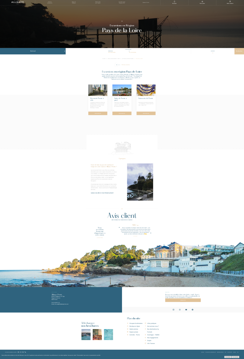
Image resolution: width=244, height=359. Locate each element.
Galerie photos (133, 331)
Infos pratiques (151, 326)
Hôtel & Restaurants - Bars (114, 61)
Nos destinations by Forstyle (153, 333)
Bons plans (202, 6)
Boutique (174, 6)
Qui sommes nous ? (153, 329)
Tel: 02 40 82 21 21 (55, 305)
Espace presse (133, 334)
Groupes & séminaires (135, 326)
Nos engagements (152, 340)
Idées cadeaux (230, 6)
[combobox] (33, 54)
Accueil (104, 61)
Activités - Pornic (134, 337)
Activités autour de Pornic (128, 61)
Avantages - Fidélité (153, 337)
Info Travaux (151, 346)
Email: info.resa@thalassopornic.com (59, 306)
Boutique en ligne (134, 329)
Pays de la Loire (139, 61)
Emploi (149, 343)
